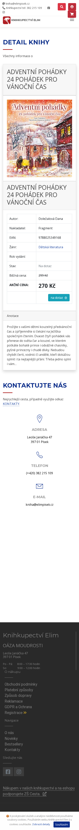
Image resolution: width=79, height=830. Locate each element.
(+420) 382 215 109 (39, 473)
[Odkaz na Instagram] (3, 12)
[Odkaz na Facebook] (48, 8)
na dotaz (58, 298)
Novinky (11, 738)
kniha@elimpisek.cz (17, 3)
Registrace (14, 713)
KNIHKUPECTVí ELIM (25, 20)
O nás (9, 733)
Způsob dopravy (18, 695)
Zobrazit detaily (41, 824)
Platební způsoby (19, 690)
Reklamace (14, 701)
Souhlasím (61, 824)
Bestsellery (14, 744)
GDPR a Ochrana (18, 707)
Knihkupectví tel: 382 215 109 (23, 8)
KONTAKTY (11, 404)
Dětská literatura (51, 247)
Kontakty (12, 750)
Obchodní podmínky (21, 684)
